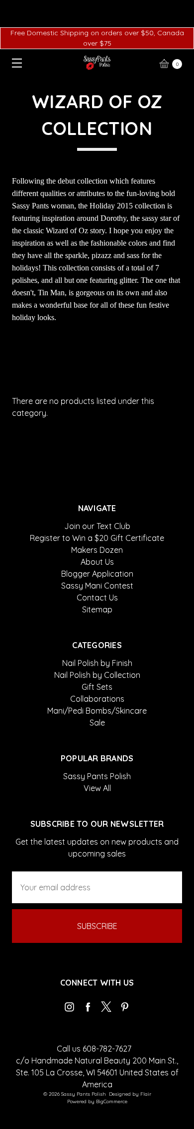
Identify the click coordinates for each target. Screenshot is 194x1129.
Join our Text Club (97, 526)
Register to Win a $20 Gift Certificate (97, 538)
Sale (97, 723)
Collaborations (97, 699)
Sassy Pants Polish (97, 776)
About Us (97, 562)
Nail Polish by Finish (97, 663)
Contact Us (97, 597)
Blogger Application (97, 574)
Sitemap (97, 609)
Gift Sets (97, 687)
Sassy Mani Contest (97, 586)
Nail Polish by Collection (97, 675)
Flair (145, 1094)
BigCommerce (111, 1101)
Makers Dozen (97, 550)
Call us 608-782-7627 (94, 1049)
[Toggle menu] (13, 62)
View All (97, 788)
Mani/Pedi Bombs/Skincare (97, 711)
